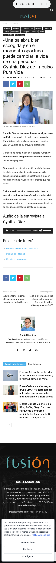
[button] (51, 10)
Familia (6, 32)
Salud (42, 32)
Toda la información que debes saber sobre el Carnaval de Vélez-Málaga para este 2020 (41, 301)
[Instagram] (24, 350)
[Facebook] (18, 350)
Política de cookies (41, 535)
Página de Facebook (16, 254)
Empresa (38, 28)
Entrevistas (47, 28)
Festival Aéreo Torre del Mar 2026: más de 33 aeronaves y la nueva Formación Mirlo (36, 375)
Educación (16, 28)
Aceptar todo (28, 542)
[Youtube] (37, 350)
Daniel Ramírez (13, 77)
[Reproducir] (6, 230)
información (15, 32)
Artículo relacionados (15, 364)
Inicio (5, 23)
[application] (28, 231)
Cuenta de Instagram (16, 259)
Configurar (28, 556)
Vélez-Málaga (20, 35)
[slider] (47, 230)
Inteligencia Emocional (30, 32)
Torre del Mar (8, 35)
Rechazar (28, 549)
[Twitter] (31, 350)
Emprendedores (27, 28)
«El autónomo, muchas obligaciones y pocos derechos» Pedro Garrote (15, 299)
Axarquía (14, 23)
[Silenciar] (40, 230)
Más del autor (34, 364)
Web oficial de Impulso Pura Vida (22, 248)
